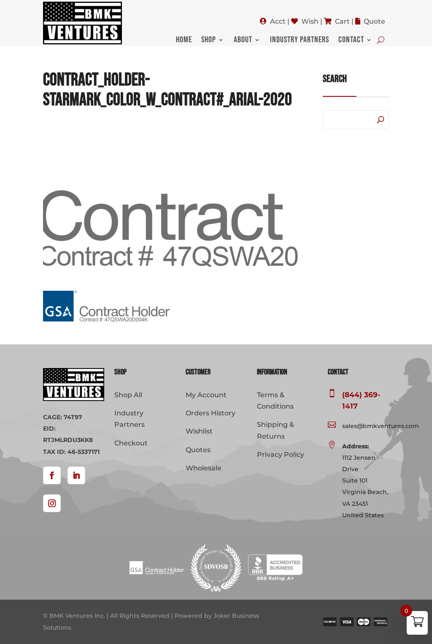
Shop (208, 41)
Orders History (210, 413)
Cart (342, 21)
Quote (374, 21)
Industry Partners (299, 41)
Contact (351, 41)
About (243, 41)
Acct (278, 21)
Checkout (131, 443)
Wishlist (199, 431)
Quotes (198, 450)
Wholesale (203, 468)
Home (184, 41)
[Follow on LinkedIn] (76, 475)
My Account (206, 395)
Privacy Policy (280, 454)
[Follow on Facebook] (52, 475)
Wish (310, 21)
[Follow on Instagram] (52, 503)
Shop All (128, 395)
